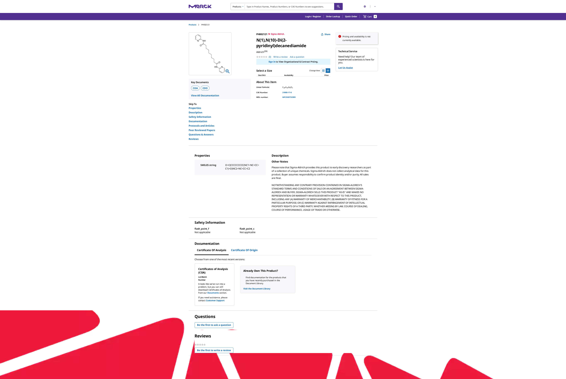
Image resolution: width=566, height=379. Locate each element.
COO (205, 88)
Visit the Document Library (256, 288)
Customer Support (215, 300)
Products (192, 24)
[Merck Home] (200, 6)
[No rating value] (262, 56)
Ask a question (297, 56)
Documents (213, 292)
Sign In (272, 61)
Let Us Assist (345, 67)
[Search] (338, 6)
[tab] (195, 24)
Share (327, 34)
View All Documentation (205, 95)
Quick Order (351, 16)
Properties (195, 108)
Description (195, 112)
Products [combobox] (237, 6)
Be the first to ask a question (214, 325)
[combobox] (287, 6)
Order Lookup (333, 16)
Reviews (194, 139)
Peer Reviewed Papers (202, 130)
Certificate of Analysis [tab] (211, 250)
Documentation (198, 121)
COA (195, 88)
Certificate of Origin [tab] (244, 250)
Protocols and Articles (201, 125)
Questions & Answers (201, 134)
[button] (313, 16)
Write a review (280, 56)
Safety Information (200, 116)
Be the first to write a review (215, 351)
